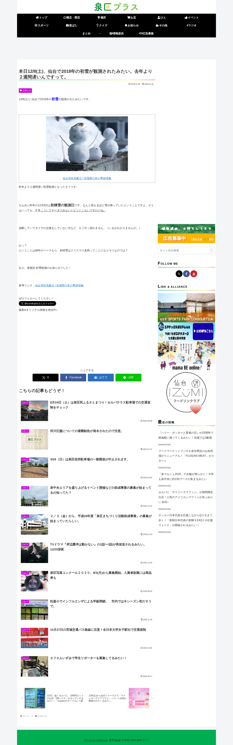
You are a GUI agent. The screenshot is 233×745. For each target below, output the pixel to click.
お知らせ (27, 90)
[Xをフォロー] (179, 273)
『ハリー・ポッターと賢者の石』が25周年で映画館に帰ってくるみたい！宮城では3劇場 (185, 435)
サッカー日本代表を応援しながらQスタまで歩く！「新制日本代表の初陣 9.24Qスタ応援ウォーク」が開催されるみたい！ (185, 520)
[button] (211, 250)
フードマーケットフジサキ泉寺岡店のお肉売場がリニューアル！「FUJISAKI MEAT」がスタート (186, 456)
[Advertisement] (116, 48)
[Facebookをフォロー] (186, 273)
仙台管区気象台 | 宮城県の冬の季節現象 (87, 178)
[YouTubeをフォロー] (193, 273)
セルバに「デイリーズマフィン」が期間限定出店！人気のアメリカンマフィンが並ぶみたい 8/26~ (185, 497)
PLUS (117, 740)
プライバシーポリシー (96, 740)
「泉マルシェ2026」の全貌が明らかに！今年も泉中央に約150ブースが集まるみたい (186, 476)
